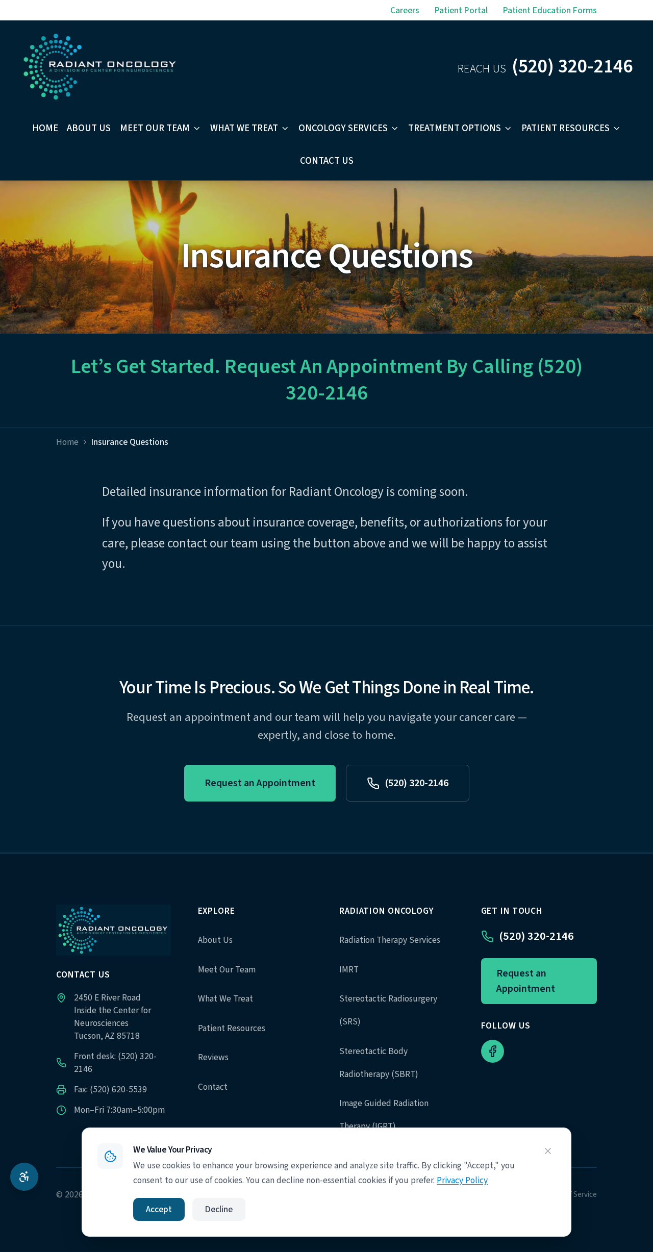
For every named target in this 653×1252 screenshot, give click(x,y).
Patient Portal (461, 10)
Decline (219, 1209)
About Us (89, 128)
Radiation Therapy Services (389, 940)
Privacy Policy (462, 1180)
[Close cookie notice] (548, 1151)
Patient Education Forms (550, 10)
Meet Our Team (155, 128)
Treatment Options (454, 128)
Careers (404, 10)
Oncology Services (343, 128)
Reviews (213, 1057)
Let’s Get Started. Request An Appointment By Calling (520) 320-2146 (327, 380)
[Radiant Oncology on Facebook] (492, 1051)
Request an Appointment (260, 783)
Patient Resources (565, 128)
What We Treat (244, 128)
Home (45, 128)
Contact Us (327, 161)
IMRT (349, 969)
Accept (159, 1209)
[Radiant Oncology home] (100, 66)
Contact (213, 1087)
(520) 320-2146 (416, 783)
